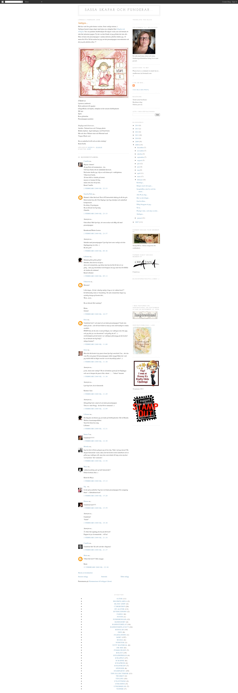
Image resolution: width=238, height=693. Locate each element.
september (140, 157)
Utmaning (120, 684)
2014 (137, 125)
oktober (140, 154)
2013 (137, 128)
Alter (119, 598)
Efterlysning (120, 611)
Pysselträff (120, 650)
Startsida (104, 576)
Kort (89, 149)
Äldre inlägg (124, 576)
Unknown (87, 281)
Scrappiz (120, 660)
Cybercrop (119, 606)
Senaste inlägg (83, 576)
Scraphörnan (120, 655)
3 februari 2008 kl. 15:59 (96, 508)
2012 (137, 132)
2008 (137, 145)
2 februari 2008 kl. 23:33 (96, 213)
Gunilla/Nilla (88, 194)
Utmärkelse (120, 686)
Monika (86, 446)
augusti (140, 160)
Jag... (85, 486)
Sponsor (120, 668)
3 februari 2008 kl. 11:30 (96, 362)
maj (138, 170)
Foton (120, 617)
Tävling (119, 678)
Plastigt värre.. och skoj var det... (147, 211)
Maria (86, 555)
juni (138, 167)
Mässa (120, 640)
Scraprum (120, 663)
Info (120, 632)
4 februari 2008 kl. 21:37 (96, 550)
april (139, 173)
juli (138, 163)
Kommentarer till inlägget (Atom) (100, 581)
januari (139, 218)
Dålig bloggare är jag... (144, 204)
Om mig (120, 648)
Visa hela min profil (141, 89)
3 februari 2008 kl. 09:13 (96, 276)
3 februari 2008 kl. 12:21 (96, 428)
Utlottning (120, 681)
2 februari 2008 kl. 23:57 (96, 233)
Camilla (86, 161)
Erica (85, 319)
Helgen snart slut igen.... (145, 186)
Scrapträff (120, 666)
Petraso (86, 501)
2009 (137, 141)
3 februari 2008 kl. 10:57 (96, 314)
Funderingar (119, 619)
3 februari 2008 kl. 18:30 (96, 523)
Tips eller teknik (119, 673)
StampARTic (119, 671)
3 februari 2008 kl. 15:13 (96, 481)
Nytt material (120, 645)
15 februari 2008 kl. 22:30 (96, 567)
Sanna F (86, 434)
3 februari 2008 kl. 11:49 (96, 394)
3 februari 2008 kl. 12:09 (96, 409)
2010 (137, 138)
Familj (120, 614)
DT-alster (120, 609)
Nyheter (120, 642)
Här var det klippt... (143, 198)
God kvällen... (141, 201)
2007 (137, 222)
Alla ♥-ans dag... (142, 195)
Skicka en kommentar (85, 573)
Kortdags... (140, 182)
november (140, 151)
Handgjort (120, 622)
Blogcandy (120, 604)
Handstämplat (119, 624)
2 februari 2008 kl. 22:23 (96, 188)
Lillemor (86, 256)
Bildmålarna (120, 601)
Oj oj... (139, 207)
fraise (85, 350)
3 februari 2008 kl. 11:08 (96, 344)
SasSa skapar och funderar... (119, 10)
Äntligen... (140, 214)
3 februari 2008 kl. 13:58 (96, 461)
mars (139, 176)
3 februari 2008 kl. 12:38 (96, 441)
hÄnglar (119, 629)
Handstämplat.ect (119, 627)
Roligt (119, 653)
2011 (137, 135)
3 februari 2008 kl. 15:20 (96, 496)
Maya (86, 466)
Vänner (120, 689)
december (140, 147)
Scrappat (119, 658)
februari (140, 180)
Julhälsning (120, 635)
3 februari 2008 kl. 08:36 (96, 251)
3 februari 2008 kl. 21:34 (96, 537)
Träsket (120, 676)
